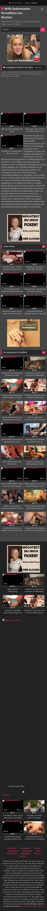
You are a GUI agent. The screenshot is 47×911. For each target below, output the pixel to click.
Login (27, 3)
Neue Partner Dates (27, 906)
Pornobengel (25, 848)
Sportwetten (25, 854)
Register (34, 3)
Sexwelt (37, 848)
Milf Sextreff (11, 848)
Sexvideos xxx (13, 851)
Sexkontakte (27, 851)
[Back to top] (40, 904)
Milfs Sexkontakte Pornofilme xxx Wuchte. (15, 13)
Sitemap (6, 795)
